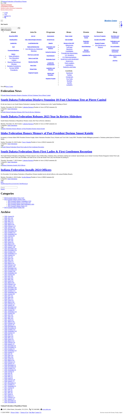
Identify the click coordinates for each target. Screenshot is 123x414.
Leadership (13, 43)
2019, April (9, 358)
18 (20, 183)
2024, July (8, 257)
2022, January (9, 305)
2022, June (8, 297)
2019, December (10, 345)
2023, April (9, 281)
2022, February (9, 303)
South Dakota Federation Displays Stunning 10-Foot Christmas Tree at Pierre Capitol (53, 99)
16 (17, 183)
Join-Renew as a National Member (33, 50)
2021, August (9, 313)
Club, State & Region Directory (33, 39)
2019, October (9, 349)
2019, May (8, 357)
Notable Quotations (14, 66)
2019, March (9, 360)
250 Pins (115, 60)
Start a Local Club (33, 58)
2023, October (9, 271)
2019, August (9, 352)
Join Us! (33, 36)
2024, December (10, 248)
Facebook (69, 73)
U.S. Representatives (69, 57)
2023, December (10, 268)
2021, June (8, 316)
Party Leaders (69, 63)
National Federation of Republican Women (11, 7)
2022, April (9, 300)
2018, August (9, 371)
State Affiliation (14, 56)
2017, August (9, 387)
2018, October (9, 368)
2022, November (10, 289)
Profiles (20, 207)
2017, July (8, 389)
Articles (21, 199)
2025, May (8, 240)
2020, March (9, 341)
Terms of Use (24, 412)
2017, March (9, 396)
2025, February (10, 245)
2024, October (9, 252)
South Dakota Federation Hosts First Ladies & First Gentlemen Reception (46, 151)
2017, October (9, 384)
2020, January (9, 344)
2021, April (9, 320)
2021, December (10, 307)
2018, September (10, 370)
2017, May (8, 392)
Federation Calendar (86, 42)
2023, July (8, 276)
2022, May (8, 299)
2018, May (8, 376)
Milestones (69, 45)
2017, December (10, 383)
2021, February (9, 323)
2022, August (9, 294)
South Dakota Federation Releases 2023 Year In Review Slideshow (41, 116)
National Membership (33, 47)
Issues (24, 206)
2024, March (9, 263)
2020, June (8, 336)
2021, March (9, 321)
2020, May (8, 337)
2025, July (8, 237)
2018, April (8, 378)
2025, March (9, 244)
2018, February (9, 379)
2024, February (10, 265)
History (13, 54)
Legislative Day (86, 55)
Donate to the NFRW (99, 39)
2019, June (8, 355)
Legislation (69, 65)
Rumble (69, 81)
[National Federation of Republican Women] (14, 1)
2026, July (8, 218)
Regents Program (33, 73)
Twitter (69, 75)
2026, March (9, 224)
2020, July (8, 334)
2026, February (10, 226)
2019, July (8, 354)
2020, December (10, 326)
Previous (5, 183)
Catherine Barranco (28, 107)
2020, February (9, 342)
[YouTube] (121, 25)
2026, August (9, 216)
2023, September (10, 273)
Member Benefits (33, 62)
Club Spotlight (69, 39)
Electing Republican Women (14, 63)
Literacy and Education (50, 74)
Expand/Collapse (12, 198)
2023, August (9, 274)
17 (19, 183)
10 (9, 183)
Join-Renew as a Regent (100, 46)
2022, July (8, 295)
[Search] (19, 28)
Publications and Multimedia (115, 42)
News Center (68, 36)
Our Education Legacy (14, 59)
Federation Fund (50, 59)
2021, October (9, 310)
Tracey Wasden (26, 142)
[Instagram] (121, 27)
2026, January (9, 227)
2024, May (8, 260)
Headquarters (13, 39)
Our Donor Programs (100, 36)
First (2, 183)
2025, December (10, 229)
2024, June (8, 258)
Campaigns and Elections (50, 47)
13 (13, 183)
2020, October (9, 329)
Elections (69, 49)
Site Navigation (7, 30)
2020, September (10, 331)
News (20, 198)
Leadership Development (50, 63)
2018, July (8, 373)
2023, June (8, 278)
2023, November (10, 269)
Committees (26, 201)
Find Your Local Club (33, 55)
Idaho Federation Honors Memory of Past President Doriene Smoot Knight (47, 133)
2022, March (9, 302)
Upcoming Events (86, 36)
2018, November (10, 366)
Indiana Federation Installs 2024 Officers (26, 169)
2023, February (10, 284)
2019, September (10, 350)
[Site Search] (5, 17)
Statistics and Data (69, 67)
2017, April (8, 394)
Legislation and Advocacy (50, 69)
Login (6, 12)
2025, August (9, 236)
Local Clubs (26, 202)
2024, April (9, 261)
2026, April (9, 223)
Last (26, 183)
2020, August (9, 333)
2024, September (10, 253)
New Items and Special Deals (115, 36)
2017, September (10, 386)
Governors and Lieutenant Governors (70, 60)
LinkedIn (69, 85)
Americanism (50, 36)
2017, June (8, 391)
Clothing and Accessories (115, 50)
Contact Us (7, 16)
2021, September (10, 311)
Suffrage (69, 47)
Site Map (31, 412)
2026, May (8, 221)
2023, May (8, 279)
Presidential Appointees (69, 53)
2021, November (10, 308)
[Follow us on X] (121, 23)
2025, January (9, 247)
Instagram (69, 77)
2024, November (10, 250)
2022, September (10, 292)
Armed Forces (50, 39)
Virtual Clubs (33, 69)
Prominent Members (13, 50)
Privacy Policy (15, 412)
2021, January (9, 324)
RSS (2, 182)
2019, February (9, 362)
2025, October (9, 232)
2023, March (9, 282)
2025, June (8, 239)
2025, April (9, 242)
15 (16, 183)
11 (10, 183)
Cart (5, 14)
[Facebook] (121, 22)
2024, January (9, 266)
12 (11, 183)
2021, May (8, 318)
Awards (51, 43)
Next (23, 183)
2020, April (9, 339)
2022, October (9, 290)
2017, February (9, 397)
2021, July (8, 315)
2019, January (9, 363)
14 (14, 183)
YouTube (69, 79)
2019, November (10, 347)
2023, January (9, 286)
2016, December (10, 400)
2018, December (10, 365)
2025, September (10, 234)
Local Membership (33, 43)
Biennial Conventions (86, 50)
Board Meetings (86, 46)
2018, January (9, 381)
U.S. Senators (69, 55)
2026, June (8, 219)
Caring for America (50, 52)
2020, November (10, 328)
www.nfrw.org (46, 409)
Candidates (69, 51)
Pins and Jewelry (115, 46)
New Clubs (33, 65)
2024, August (9, 255)
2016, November (10, 402)
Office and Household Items (115, 56)
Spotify (69, 83)
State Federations (12, 109)
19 (21, 183)
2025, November (10, 231)
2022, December (10, 287)
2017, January (9, 399)
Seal (13, 47)
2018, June (8, 375)
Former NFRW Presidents (14, 69)
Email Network (50, 55)
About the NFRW (13, 36)
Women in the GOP (69, 43)
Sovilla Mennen (26, 177)
